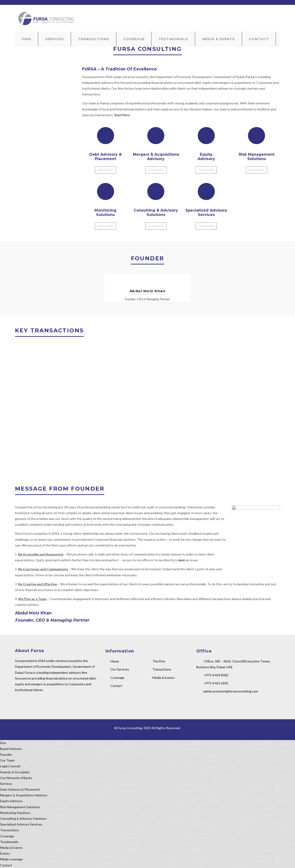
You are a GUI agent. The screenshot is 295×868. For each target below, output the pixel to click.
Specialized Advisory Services (21, 824)
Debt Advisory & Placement (20, 789)
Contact (259, 39)
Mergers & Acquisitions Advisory (23, 795)
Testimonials (173, 39)
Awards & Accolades (15, 772)
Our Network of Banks (16, 778)
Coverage (134, 39)
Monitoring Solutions (15, 813)
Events (5, 853)
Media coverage (11, 859)
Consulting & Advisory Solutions (23, 818)
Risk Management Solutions (20, 807)
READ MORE (105, 170)
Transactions (93, 39)
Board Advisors (11, 749)
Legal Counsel (10, 766)
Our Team (7, 760)
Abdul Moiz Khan (148, 291)
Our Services (119, 669)
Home (114, 661)
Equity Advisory (11, 801)
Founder (6, 754)
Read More (122, 115)
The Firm (158, 661)
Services (54, 39)
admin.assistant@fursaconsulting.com (230, 691)
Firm (26, 39)
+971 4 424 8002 (216, 675)
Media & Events (218, 39)
